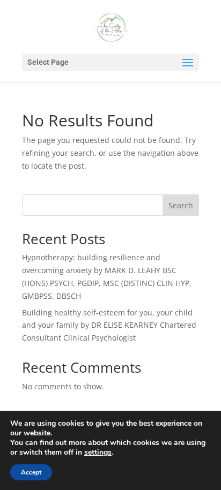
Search (180, 205)
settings (98, 452)
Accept (31, 472)
